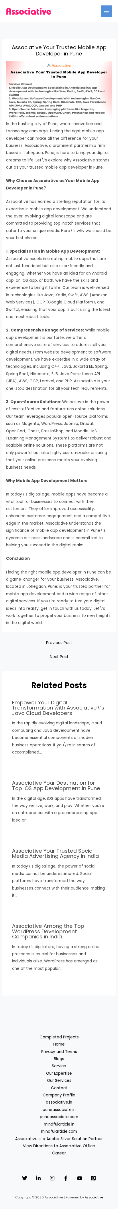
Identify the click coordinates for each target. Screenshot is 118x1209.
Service (59, 1066)
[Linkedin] (38, 1178)
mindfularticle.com (59, 1131)
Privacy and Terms (59, 1051)
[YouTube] (79, 1178)
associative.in (59, 1102)
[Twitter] (24, 1178)
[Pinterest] (93, 1178)
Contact (59, 1088)
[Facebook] (65, 1178)
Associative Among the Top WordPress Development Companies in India (48, 931)
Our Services (59, 1080)
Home (59, 1044)
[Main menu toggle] (107, 11)
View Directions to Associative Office (59, 1146)
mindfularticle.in (59, 1124)
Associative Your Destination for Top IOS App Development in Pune (56, 785)
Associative (94, 1197)
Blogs (59, 1059)
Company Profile (59, 1095)
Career (59, 1153)
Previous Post (59, 643)
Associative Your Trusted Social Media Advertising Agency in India (55, 853)
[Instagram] (52, 1178)
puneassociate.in (59, 1109)
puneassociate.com (59, 1117)
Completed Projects (59, 1037)
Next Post (59, 657)
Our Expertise (59, 1073)
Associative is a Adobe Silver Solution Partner (59, 1139)
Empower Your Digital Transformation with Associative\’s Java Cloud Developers (58, 707)
